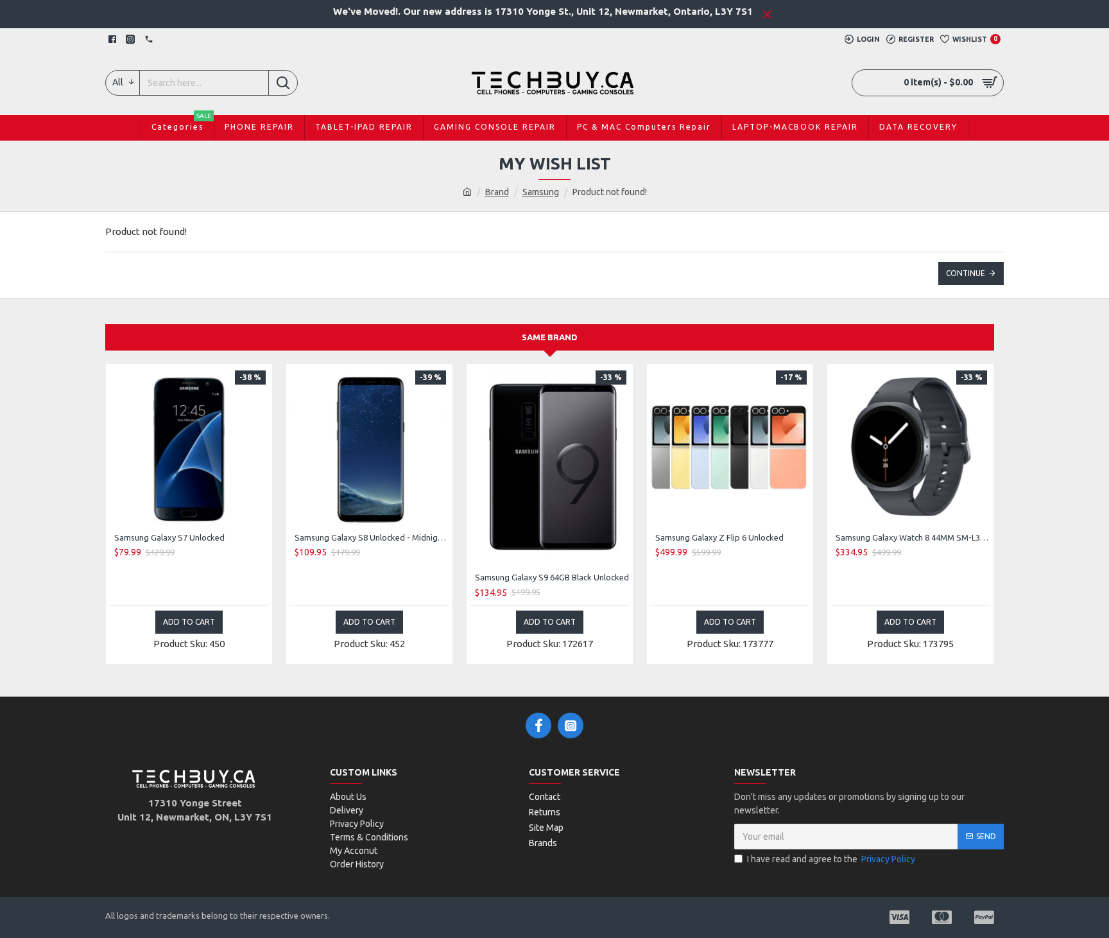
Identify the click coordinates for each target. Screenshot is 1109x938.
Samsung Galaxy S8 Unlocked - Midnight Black (372, 537)
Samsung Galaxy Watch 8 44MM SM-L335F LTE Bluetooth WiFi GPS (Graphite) (913, 537)
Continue (965, 273)
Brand (497, 192)
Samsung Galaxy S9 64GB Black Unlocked (552, 577)
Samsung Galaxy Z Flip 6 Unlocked (719, 537)
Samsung (540, 192)
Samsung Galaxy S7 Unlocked (169, 537)
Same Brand (550, 337)
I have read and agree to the (831, 859)
